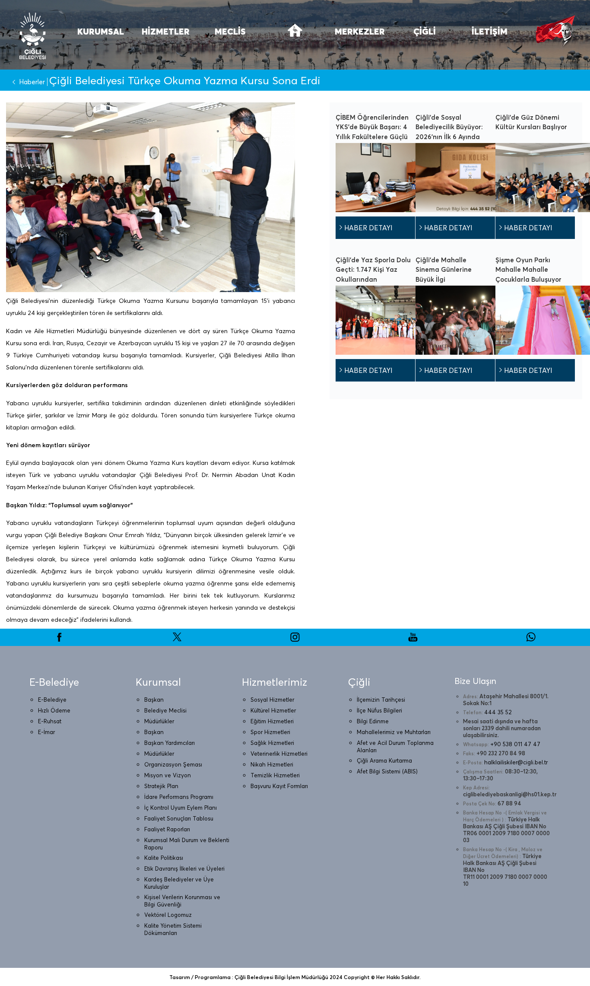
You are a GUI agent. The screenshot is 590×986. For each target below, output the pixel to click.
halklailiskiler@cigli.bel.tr (516, 762)
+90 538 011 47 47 (515, 744)
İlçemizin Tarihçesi (381, 699)
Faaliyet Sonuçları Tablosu (178, 818)
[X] (177, 639)
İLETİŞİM (490, 31)
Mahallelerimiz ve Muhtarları (394, 731)
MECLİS (230, 31)
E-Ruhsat (49, 721)
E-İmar (46, 731)
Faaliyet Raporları (167, 829)
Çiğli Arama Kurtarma (384, 760)
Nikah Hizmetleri (272, 764)
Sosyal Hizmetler (272, 699)
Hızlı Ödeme (54, 710)
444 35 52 (498, 712)
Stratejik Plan (161, 785)
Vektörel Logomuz (168, 914)
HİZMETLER (166, 31)
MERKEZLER (360, 31)
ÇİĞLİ (424, 31)
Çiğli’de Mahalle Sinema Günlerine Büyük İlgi (444, 269)
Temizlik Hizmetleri (275, 775)
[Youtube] (413, 639)
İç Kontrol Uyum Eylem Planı (180, 807)
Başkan (154, 699)
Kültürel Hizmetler (273, 710)
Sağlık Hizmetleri (272, 742)
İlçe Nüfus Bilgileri (379, 710)
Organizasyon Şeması (173, 764)
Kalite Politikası (163, 857)
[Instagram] (295, 639)
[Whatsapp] (531, 639)
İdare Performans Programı (178, 796)
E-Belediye (52, 699)
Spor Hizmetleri (270, 731)
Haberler (32, 82)
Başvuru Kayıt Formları (279, 785)
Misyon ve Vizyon (167, 775)
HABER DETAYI (368, 227)
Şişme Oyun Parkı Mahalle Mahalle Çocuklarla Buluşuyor (528, 269)
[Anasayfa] (295, 35)
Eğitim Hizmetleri (272, 721)
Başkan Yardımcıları (169, 742)
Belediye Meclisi (165, 710)
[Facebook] (59, 639)
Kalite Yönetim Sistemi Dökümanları (173, 929)
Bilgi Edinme (373, 721)
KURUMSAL (100, 31)
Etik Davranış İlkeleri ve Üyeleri (184, 868)
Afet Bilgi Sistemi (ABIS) (387, 771)
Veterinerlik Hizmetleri (279, 753)
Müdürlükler (159, 721)
